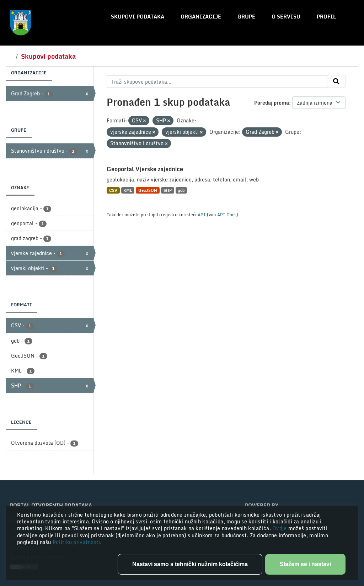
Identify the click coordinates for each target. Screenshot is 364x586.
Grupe (246, 16)
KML (127, 190)
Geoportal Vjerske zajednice (145, 169)
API (202, 214)
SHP (168, 190)
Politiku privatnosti (76, 542)
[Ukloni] (144, 121)
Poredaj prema (271, 103)
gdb (181, 190)
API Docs (226, 214)
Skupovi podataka (137, 16)
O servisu (286, 16)
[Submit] (336, 81)
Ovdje (280, 528)
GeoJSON (147, 190)
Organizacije (201, 16)
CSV (113, 190)
